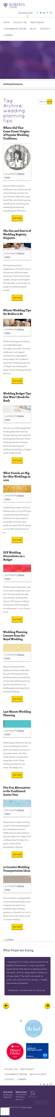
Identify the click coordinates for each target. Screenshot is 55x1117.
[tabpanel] (27, 976)
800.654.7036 (25, 13)
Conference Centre (15, 29)
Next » (11, 939)
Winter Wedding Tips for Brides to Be (17, 312)
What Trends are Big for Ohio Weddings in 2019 (17, 476)
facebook (41, 1084)
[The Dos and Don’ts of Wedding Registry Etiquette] (17, 246)
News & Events (38, 1074)
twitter (44, 1084)
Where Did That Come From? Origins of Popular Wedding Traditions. (16, 133)
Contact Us (7, 1097)
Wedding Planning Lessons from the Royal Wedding (15, 635)
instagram (51, 1084)
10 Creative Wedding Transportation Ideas (16, 869)
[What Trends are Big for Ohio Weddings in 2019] (17, 489)
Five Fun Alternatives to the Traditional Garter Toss (16, 791)
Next (49, 1006)
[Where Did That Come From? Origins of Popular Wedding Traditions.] (17, 157)
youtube (47, 1084)
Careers (8, 35)
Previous (8, 1006)
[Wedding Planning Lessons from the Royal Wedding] (17, 648)
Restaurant (37, 22)
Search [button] (49, 101)
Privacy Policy (27, 1107)
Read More (17, 218)
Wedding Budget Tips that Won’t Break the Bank (17, 397)
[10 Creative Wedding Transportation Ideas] (17, 879)
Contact (45, 29)
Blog (33, 29)
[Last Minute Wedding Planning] (17, 724)
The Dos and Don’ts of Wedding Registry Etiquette (17, 234)
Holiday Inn (20, 22)
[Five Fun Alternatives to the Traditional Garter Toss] (17, 803)
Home (6, 22)
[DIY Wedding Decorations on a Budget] (17, 568)
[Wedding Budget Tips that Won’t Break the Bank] (17, 409)
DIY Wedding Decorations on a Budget (14, 556)
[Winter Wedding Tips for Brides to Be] (17, 322)
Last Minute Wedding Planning (17, 713)
